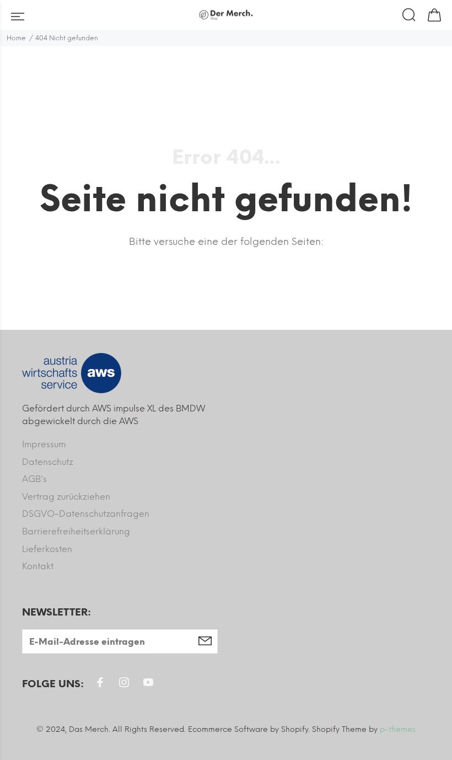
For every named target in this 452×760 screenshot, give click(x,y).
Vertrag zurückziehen (66, 496)
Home (16, 38)
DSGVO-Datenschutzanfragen (85, 514)
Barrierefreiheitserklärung (76, 531)
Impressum (44, 444)
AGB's (34, 479)
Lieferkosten (47, 549)
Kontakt (37, 566)
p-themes (398, 729)
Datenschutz (47, 462)
